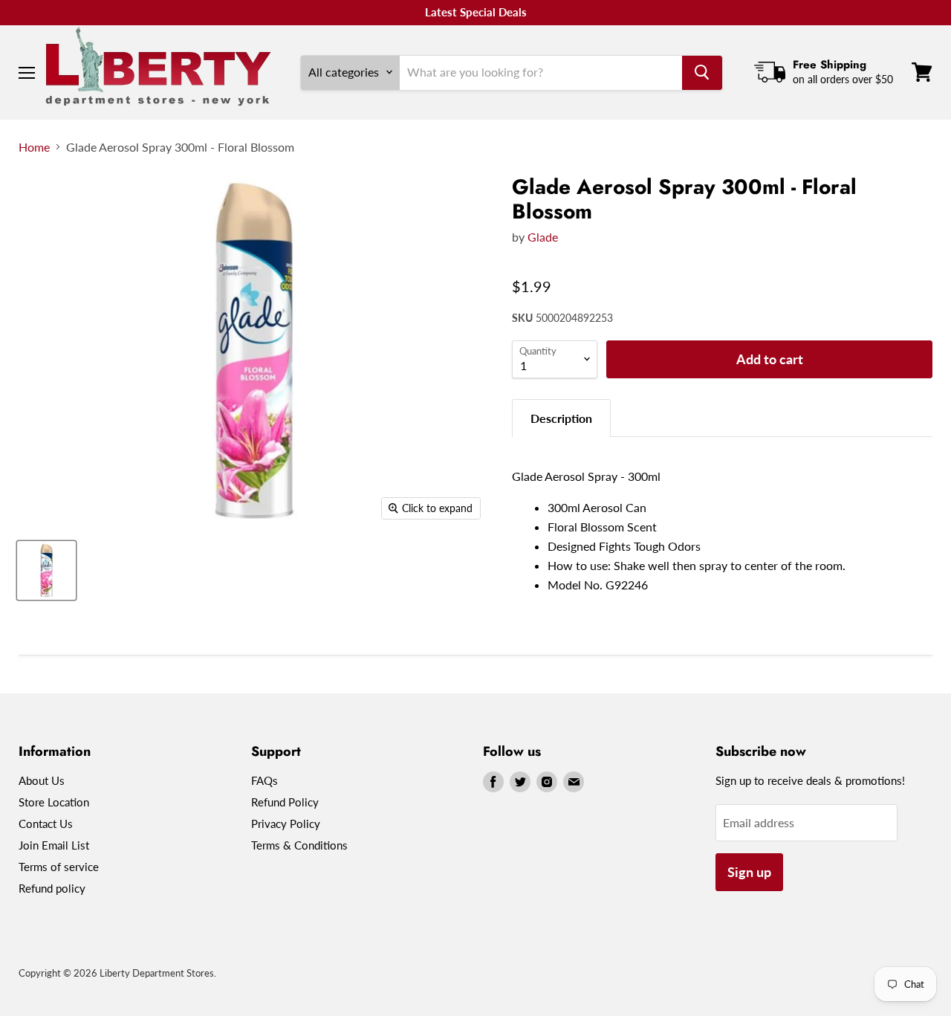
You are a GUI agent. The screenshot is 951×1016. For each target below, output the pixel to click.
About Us (42, 780)
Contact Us (46, 823)
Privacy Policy (285, 823)
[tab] (561, 418)
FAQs (264, 780)
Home (34, 147)
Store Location (54, 802)
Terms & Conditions (299, 845)
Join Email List (54, 845)
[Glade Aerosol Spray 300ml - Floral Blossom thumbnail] (46, 570)
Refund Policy (285, 802)
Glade (543, 237)
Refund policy (52, 888)
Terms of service (59, 866)
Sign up (749, 872)
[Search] (702, 72)
